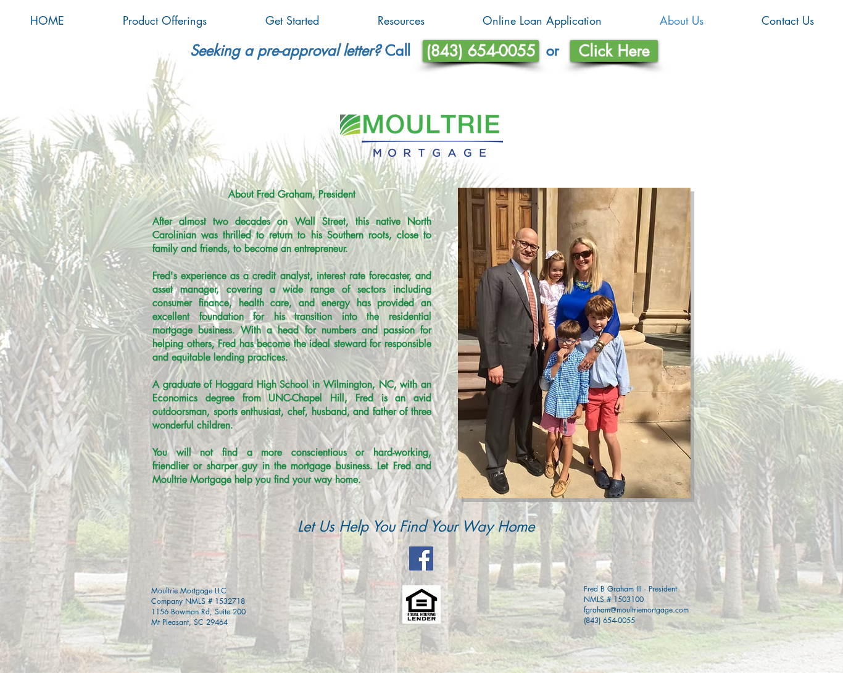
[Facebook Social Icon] (421, 558)
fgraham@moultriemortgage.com (636, 609)
